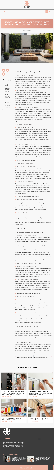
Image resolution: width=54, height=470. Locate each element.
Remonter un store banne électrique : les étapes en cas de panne (40, 419)
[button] (46, 11)
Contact (20, 465)
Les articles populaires (7, 106)
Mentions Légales (24, 468)
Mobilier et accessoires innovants (7, 98)
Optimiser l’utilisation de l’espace (7, 102)
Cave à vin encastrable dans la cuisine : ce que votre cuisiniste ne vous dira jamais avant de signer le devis (13, 393)
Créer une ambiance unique (7, 93)
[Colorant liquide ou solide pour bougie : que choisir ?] (14, 408)
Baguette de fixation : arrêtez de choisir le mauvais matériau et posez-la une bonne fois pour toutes (40, 393)
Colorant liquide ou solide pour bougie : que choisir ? (11, 419)
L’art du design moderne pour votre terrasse (7, 86)
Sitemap (32, 468)
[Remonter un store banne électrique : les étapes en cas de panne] (40, 408)
